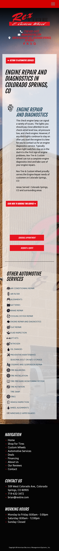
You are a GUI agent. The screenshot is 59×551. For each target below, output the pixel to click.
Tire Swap (15, 392)
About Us (13, 462)
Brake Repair (16, 310)
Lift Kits (14, 338)
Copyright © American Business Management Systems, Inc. (29, 547)
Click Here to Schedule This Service (20, 204)
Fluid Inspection (18, 333)
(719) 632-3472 (31, 31)
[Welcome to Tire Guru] (29, 18)
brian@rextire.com (31, 34)
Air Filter (15, 294)
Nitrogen (15, 344)
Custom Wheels (17, 447)
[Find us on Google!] (34, 43)
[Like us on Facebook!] (24, 43)
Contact (12, 469)
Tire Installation (19, 376)
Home (11, 440)
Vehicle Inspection (19, 402)
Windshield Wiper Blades (22, 413)
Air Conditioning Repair (22, 288)
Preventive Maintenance (23, 355)
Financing (13, 458)
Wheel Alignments (19, 408)
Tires (12, 397)
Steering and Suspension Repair (26, 365)
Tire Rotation (17, 387)
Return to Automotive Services (21, 60)
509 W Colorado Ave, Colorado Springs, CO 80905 (31, 39)
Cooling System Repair (21, 316)
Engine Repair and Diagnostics (25, 322)
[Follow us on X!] (27, 43)
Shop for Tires (16, 443)
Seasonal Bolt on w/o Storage (26, 360)
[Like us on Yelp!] (31, 43)
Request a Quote (27, 248)
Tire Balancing (17, 370)
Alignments (16, 299)
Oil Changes (16, 349)
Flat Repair (15, 327)
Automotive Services (19, 451)
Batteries (15, 305)
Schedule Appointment (27, 238)
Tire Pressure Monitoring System (27, 381)
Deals (11, 454)
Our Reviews (15, 465)
